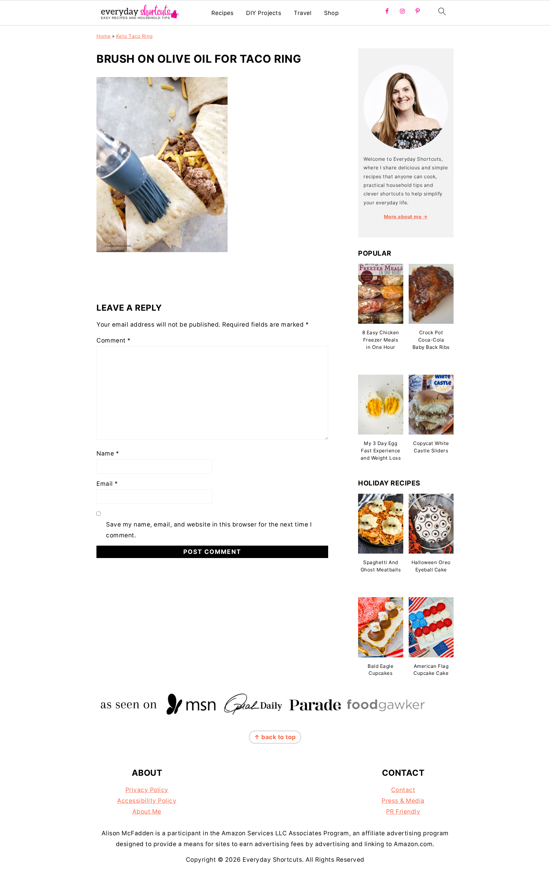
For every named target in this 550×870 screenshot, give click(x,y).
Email (107, 483)
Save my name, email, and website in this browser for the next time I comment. (209, 530)
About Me (146, 811)
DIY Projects (263, 13)
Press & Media (403, 800)
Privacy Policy (146, 790)
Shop (331, 13)
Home (103, 36)
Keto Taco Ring (134, 36)
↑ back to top (275, 737)
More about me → (406, 217)
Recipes (222, 13)
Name (107, 453)
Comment (113, 340)
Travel (302, 13)
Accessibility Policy (146, 800)
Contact (403, 790)
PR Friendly (403, 811)
